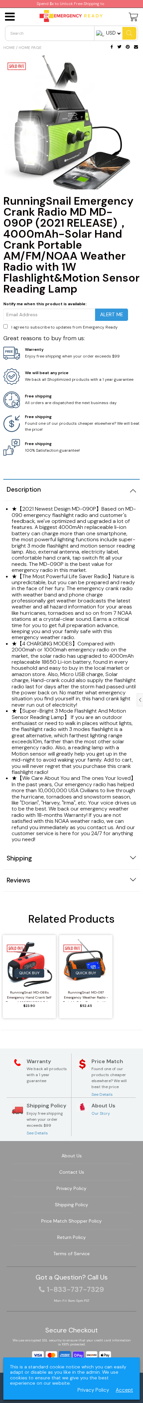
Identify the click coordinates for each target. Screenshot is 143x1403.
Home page (30, 47)
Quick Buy (29, 973)
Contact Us (71, 1172)
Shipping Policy (71, 1205)
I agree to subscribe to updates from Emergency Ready (64, 327)
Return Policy (71, 1237)
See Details (102, 1094)
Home (9, 47)
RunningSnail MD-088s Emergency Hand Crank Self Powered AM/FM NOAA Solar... (29, 996)
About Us (72, 1156)
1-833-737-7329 (75, 1289)
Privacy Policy (71, 1188)
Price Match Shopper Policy (71, 1221)
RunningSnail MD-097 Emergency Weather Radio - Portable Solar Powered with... (86, 996)
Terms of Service (71, 1254)
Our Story (100, 1113)
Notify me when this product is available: (44, 304)
